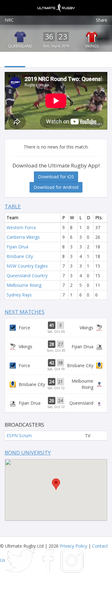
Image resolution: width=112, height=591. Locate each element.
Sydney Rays (19, 295)
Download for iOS (56, 177)
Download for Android (56, 187)
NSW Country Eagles (27, 266)
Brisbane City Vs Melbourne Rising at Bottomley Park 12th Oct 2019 (56, 384)
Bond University (28, 452)
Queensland (20, 46)
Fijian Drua (17, 247)
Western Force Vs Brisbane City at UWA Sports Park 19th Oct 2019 (56, 365)
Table (13, 206)
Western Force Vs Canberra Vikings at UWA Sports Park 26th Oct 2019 (56, 327)
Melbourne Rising (24, 285)
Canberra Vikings (23, 237)
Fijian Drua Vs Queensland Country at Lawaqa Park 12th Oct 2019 (56, 403)
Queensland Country (27, 275)
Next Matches (24, 311)
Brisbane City (20, 256)
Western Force (21, 227)
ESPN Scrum (19, 435)
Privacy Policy (73, 546)
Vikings (92, 46)
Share (101, 20)
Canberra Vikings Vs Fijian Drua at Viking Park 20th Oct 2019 (56, 346)
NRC (9, 20)
